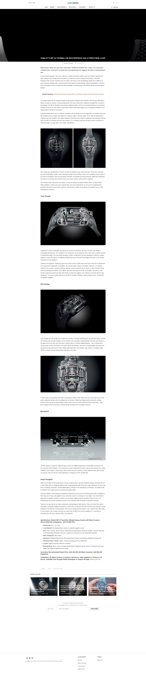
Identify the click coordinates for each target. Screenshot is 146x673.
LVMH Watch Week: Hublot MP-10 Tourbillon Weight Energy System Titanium (79, 94)
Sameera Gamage (68, 63)
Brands (52, 7)
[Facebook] (111, 7)
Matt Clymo (35, 593)
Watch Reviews (61, 7)
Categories (82, 7)
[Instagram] (113, 7)
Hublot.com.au (95, 559)
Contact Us (92, 7)
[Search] (116, 2)
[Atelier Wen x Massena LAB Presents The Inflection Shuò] (44, 586)
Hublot (49, 568)
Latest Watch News (58, 568)
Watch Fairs (72, 7)
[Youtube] (115, 7)
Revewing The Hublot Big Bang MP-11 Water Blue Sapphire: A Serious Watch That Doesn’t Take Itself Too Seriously (102, 589)
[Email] (116, 7)
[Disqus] (73, 633)
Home (46, 7)
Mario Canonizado (66, 593)
